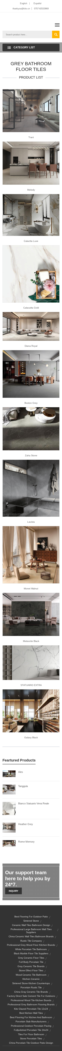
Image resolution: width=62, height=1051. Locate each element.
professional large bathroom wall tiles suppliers (31, 931)
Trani (31, 137)
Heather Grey (25, 824)
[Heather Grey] (9, 827)
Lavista (31, 521)
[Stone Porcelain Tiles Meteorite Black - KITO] (31, 614)
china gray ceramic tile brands (31, 991)
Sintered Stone (31, 920)
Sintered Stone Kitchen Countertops (31, 983)
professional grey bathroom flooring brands (31, 1004)
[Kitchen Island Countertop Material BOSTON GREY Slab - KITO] (31, 373)
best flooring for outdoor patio (31, 916)
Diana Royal (31, 346)
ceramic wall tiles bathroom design (31, 925)
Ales (20, 771)
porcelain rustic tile (31, 987)
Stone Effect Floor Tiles (31, 970)
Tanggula (23, 786)
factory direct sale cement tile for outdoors (31, 996)
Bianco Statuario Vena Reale (33, 803)
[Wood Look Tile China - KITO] (31, 554)
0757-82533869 (41, 8)
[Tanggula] (9, 789)
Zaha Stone (31, 455)
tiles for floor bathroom (31, 1034)
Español (37, 3)
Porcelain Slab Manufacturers (31, 1021)
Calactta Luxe (31, 241)
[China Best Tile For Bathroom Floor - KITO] (31, 110)
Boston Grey (31, 403)
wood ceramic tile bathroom (31, 974)
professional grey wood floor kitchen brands (31, 945)
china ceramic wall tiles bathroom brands (31, 936)
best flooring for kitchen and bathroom (31, 1017)
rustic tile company (31, 940)
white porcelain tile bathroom (31, 949)
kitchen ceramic (31, 979)
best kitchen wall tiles (31, 1013)
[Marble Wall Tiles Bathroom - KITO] (31, 163)
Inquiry (13, 891)
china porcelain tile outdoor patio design (31, 1042)
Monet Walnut (31, 588)
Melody (31, 189)
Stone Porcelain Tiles (31, 1038)
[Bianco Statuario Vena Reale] (9, 808)
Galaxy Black (31, 737)
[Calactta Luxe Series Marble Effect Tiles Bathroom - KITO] (31, 214)
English (23, 3)
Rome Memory (26, 841)
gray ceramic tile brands (31, 966)
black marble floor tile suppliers (31, 953)
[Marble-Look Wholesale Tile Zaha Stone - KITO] (31, 428)
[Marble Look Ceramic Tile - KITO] (31, 326)
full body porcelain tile (31, 962)
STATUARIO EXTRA (31, 685)
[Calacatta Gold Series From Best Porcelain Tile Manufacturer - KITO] (31, 273)
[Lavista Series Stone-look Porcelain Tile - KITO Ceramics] (31, 488)
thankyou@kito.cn (21, 8)
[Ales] (9, 773)
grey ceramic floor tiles (31, 957)
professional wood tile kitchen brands (31, 1000)
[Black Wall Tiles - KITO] (31, 710)
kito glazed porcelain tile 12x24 (31, 1008)
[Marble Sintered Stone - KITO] (31, 662)
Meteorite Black (31, 641)
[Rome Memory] (9, 843)
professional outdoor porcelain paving (31, 1025)
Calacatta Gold (31, 307)
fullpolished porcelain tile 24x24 (31, 1030)
